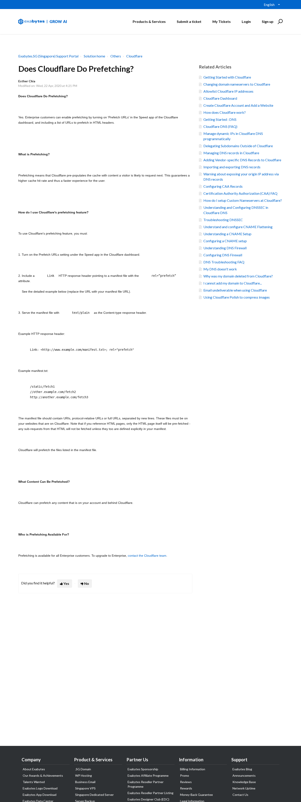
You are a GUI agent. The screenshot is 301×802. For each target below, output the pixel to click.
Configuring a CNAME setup (225, 241)
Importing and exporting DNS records (231, 167)
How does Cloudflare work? (224, 112)
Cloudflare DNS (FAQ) (220, 126)
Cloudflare (134, 56)
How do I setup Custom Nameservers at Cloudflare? (242, 200)
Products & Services (149, 21)
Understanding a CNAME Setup (227, 234)
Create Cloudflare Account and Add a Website (238, 105)
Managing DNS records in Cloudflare (231, 153)
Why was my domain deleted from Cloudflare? (238, 276)
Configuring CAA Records (223, 186)
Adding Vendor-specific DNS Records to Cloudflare (242, 160)
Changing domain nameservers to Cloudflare (236, 84)
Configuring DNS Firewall (222, 255)
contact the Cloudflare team (147, 555)
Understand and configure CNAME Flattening (238, 227)
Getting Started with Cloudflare (227, 77)
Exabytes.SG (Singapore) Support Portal (48, 56)
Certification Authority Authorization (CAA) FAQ (240, 193)
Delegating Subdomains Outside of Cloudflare (238, 146)
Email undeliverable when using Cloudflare (235, 290)
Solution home (94, 56)
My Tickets (221, 21)
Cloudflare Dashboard (220, 98)
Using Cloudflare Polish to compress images (236, 297)
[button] (279, 21)
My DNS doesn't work (220, 269)
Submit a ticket (189, 21)
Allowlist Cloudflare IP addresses (228, 91)
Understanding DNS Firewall (225, 248)
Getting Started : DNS (219, 119)
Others (115, 56)
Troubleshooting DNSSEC (223, 220)
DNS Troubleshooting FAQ (223, 262)
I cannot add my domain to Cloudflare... (232, 283)
